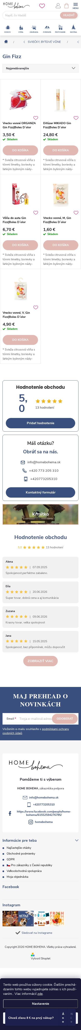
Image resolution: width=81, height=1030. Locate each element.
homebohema (44, 822)
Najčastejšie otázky (19, 848)
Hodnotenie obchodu (40, 537)
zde (40, 994)
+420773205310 (44, 805)
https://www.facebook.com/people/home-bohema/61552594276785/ (44, 813)
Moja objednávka (17, 877)
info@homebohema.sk (44, 798)
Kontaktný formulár (40, 492)
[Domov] (5, 42)
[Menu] (75, 5)
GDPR (11, 859)
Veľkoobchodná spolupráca (24, 871)
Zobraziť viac (40, 661)
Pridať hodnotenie (40, 423)
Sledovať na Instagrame (37, 933)
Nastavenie (40, 1003)
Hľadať (69, 15)
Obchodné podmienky (21, 854)
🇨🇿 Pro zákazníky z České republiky (29, 865)
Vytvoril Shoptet (40, 958)
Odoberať (65, 719)
